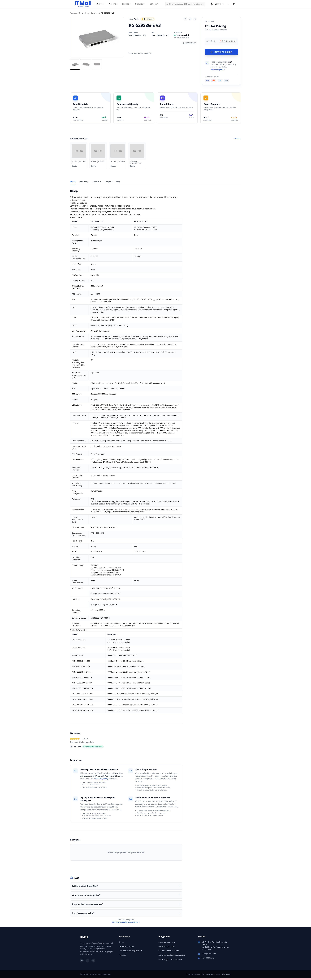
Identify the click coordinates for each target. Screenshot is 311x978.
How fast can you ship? (83, 913)
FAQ (118, 182)
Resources (139, 4)
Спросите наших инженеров (125, 922)
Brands (99, 4)
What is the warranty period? (86, 895)
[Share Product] (195, 19)
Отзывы (84, 182)
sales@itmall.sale (209, 954)
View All (237, 139)
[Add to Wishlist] (185, 19)
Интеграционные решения (130, 951)
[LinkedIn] (82, 960)
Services (125, 4)
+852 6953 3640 (208, 958)
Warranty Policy (101, 778)
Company (154, 4)
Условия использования (168, 951)
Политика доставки (166, 946)
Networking (84, 13)
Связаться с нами (126, 946)
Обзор (73, 182)
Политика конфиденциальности (171, 955)
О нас (121, 942)
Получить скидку (223, 51)
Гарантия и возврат (166, 942)
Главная (73, 13)
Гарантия (97, 182)
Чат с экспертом (217, 70)
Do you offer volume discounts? (87, 904)
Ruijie (133, 19)
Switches (94, 13)
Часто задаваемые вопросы (170, 959)
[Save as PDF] (190, 19)
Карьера (122, 955)
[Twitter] (87, 960)
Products (112, 4)
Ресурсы (108, 182)
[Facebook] (93, 960)
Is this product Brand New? (85, 886)
